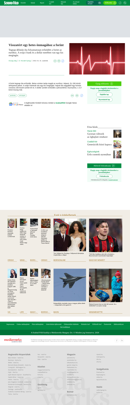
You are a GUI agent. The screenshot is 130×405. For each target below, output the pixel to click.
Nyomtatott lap (104, 99)
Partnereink (107, 324)
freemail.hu (100, 372)
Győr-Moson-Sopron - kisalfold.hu (19, 375)
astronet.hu (71, 358)
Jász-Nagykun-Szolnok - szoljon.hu (19, 382)
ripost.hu (99, 354)
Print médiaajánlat (37, 324)
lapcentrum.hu (101, 380)
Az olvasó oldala (76, 3)
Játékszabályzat (119, 324)
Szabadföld (61, 103)
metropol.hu (100, 357)
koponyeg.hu (100, 375)
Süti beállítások (65, 327)
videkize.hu (71, 382)
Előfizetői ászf (96, 324)
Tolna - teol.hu (13, 394)
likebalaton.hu (72, 367)
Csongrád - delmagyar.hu (16, 367)
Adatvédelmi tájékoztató (53, 324)
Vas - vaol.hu (42, 354)
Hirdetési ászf (85, 324)
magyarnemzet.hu (44, 370)
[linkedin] (122, 340)
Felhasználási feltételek (71, 324)
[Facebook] (120, 2)
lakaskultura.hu (72, 363)
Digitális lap (104, 94)
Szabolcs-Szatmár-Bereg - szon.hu (19, 392)
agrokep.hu (41, 390)
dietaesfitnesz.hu (73, 377)
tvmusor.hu (71, 384)
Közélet (23, 3)
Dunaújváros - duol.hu (15, 370)
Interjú (33, 3)
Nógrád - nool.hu (14, 387)
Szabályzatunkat (113, 180)
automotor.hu (71, 360)
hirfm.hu (99, 392)
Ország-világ (13, 61)
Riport (42, 3)
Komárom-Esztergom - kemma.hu (19, 384)
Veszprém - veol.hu (44, 357)
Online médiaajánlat (23, 324)
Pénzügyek (22, 95)
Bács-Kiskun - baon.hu (15, 358)
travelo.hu (70, 375)
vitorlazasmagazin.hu (74, 379)
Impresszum (10, 324)
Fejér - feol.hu (13, 372)
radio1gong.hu (101, 390)
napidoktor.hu (72, 370)
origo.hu (40, 377)
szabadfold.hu (42, 372)
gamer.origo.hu (72, 365)
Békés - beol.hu (13, 363)
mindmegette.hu (72, 372)
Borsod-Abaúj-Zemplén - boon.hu (19, 365)
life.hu (98, 359)
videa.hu (99, 377)
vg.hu (39, 388)
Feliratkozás (104, 176)
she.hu (98, 362)
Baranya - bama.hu (14, 360)
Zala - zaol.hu (42, 359)
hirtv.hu (40, 375)
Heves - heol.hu (13, 379)
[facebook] (117, 340)
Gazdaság (13, 95)
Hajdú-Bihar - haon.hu (15, 377)
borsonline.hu (72, 395)
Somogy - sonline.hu (15, 389)
